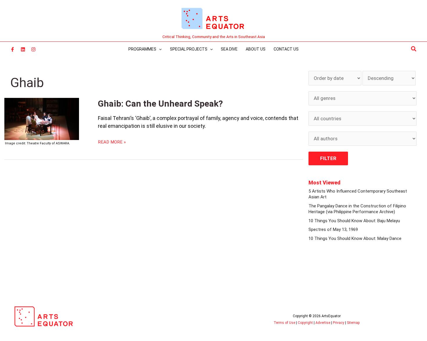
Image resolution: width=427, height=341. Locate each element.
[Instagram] (33, 49)
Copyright (305, 323)
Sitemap (353, 323)
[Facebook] (12, 49)
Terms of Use (284, 323)
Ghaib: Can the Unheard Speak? (160, 103)
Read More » (112, 142)
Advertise (322, 323)
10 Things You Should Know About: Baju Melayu (354, 220)
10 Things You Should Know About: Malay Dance (354, 238)
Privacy (338, 323)
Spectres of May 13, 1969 (333, 229)
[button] (414, 49)
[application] (159, 49)
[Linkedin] (23, 49)
